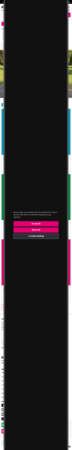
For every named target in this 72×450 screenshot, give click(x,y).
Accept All (36, 224)
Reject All (36, 230)
